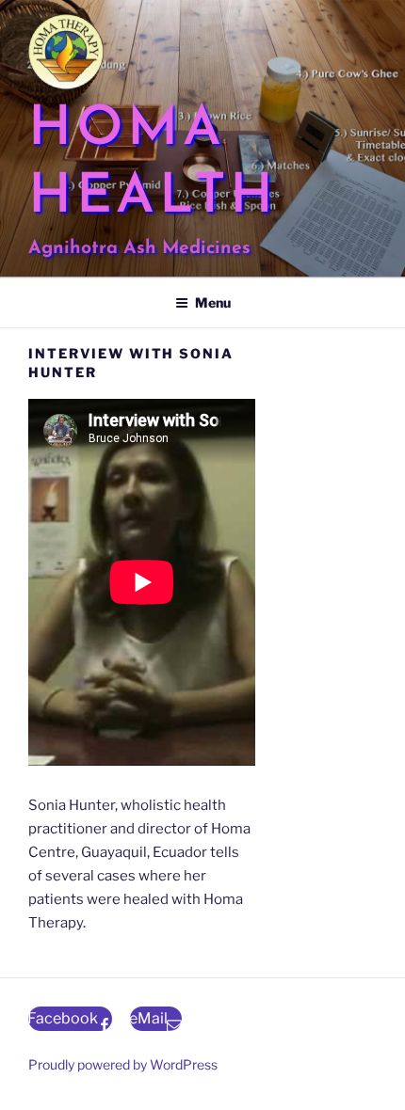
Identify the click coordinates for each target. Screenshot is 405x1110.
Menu (213, 302)
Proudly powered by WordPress (123, 1064)
